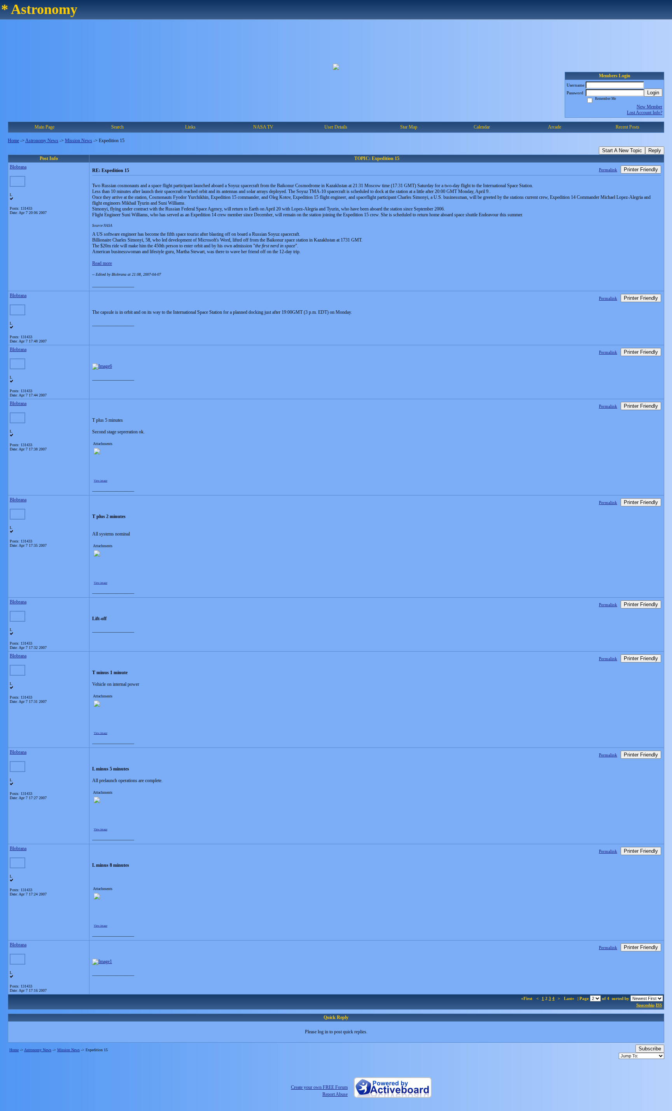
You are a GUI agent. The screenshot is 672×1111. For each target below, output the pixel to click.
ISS (659, 1005)
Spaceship (645, 1005)
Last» (570, 998)
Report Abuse (335, 1094)
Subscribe (650, 1049)
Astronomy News (41, 140)
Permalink (608, 169)
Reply (654, 150)
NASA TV (263, 127)
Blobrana (18, 167)
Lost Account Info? (644, 112)
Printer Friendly (641, 169)
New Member (649, 107)
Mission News (78, 140)
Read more (102, 263)
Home (13, 140)
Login (653, 93)
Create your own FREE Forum (319, 1087)
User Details (335, 127)
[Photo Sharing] (102, 366)
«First (527, 998)
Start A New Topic (622, 150)
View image (100, 480)
